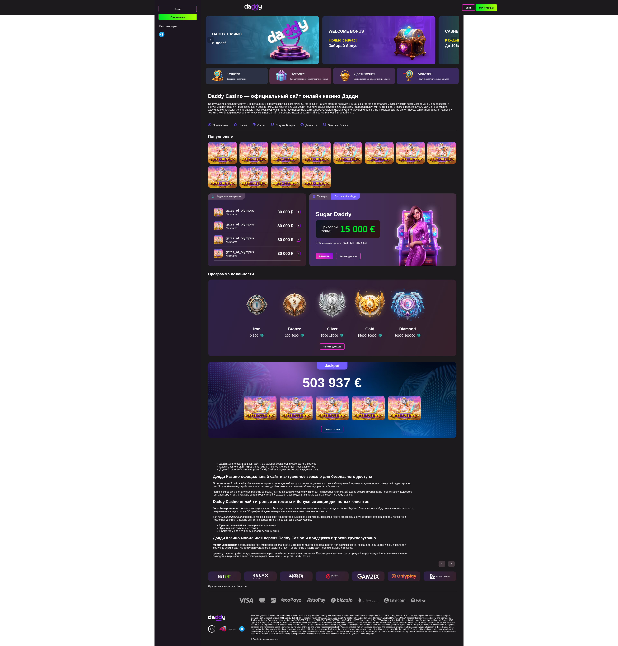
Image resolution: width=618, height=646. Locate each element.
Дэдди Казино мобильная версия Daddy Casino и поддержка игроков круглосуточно (269, 469)
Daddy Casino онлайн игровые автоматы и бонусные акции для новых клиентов (267, 466)
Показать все (332, 429)
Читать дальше (348, 256)
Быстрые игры (168, 26)
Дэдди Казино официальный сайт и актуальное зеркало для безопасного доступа (267, 463)
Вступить (324, 256)
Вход (178, 9)
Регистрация (177, 17)
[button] (210, 40)
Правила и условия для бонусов (227, 586)
